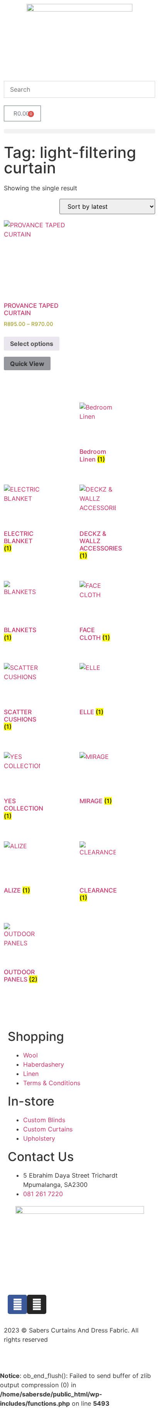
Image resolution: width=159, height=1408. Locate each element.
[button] (79, 131)
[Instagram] (36, 1304)
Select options (31, 343)
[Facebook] (17, 1304)
